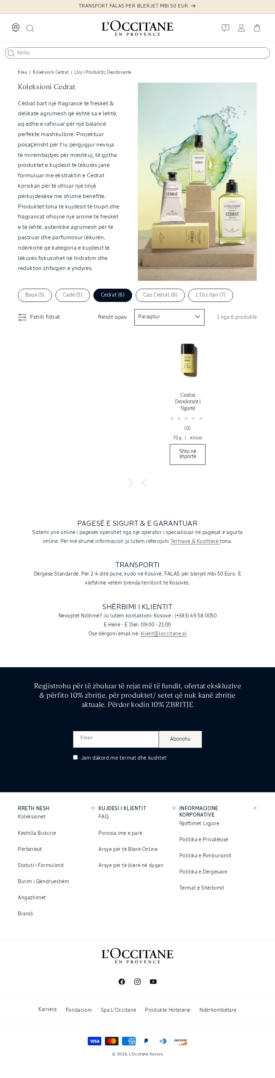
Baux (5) (34, 295)
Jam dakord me (123, 758)
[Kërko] (11, 53)
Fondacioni (79, 1010)
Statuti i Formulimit (41, 865)
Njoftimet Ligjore (199, 823)
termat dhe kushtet (143, 758)
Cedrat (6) (113, 295)
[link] (187, 402)
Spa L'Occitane (118, 1010)
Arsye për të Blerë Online (128, 849)
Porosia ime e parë (120, 833)
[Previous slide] (145, 483)
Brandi (26, 913)
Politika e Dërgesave (203, 872)
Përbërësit (30, 849)
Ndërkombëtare (218, 1010)
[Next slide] (130, 483)
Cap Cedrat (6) (160, 295)
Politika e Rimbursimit (205, 855)
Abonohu (180, 739)
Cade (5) (72, 295)
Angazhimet (32, 897)
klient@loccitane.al (164, 633)
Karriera (47, 1009)
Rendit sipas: (112, 317)
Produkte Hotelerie (167, 1010)
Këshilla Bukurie (37, 833)
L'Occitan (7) (211, 295)
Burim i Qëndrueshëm (43, 881)
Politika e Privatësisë (203, 839)
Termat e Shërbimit (202, 888)
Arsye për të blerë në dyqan (130, 865)
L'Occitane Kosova (146, 1054)
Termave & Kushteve (195, 541)
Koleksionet (32, 816)
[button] (15, 28)
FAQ (103, 816)
